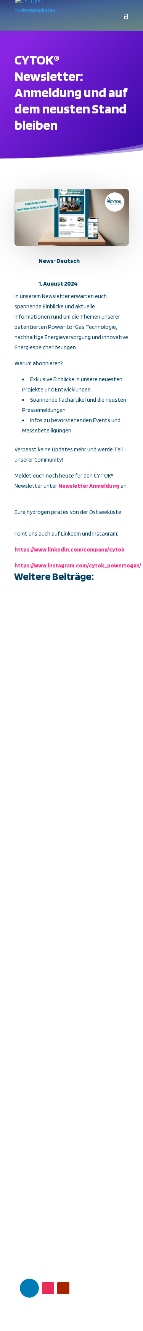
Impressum (29, 1231)
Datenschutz (32, 1222)
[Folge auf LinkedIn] (29, 1288)
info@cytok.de (48, 1175)
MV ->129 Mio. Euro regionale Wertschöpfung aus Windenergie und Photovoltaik (71, 640)
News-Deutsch (59, 260)
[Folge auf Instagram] (48, 1288)
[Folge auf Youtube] (63, 1288)
